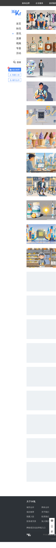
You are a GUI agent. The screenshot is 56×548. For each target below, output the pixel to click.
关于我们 (45, 511)
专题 (18, 48)
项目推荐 (30, 511)
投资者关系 (31, 521)
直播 (18, 38)
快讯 (18, 28)
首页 (18, 23)
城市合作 (30, 507)
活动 (18, 53)
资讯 (18, 33)
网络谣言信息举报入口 (36, 527)
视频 (18, 43)
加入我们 (45, 521)
